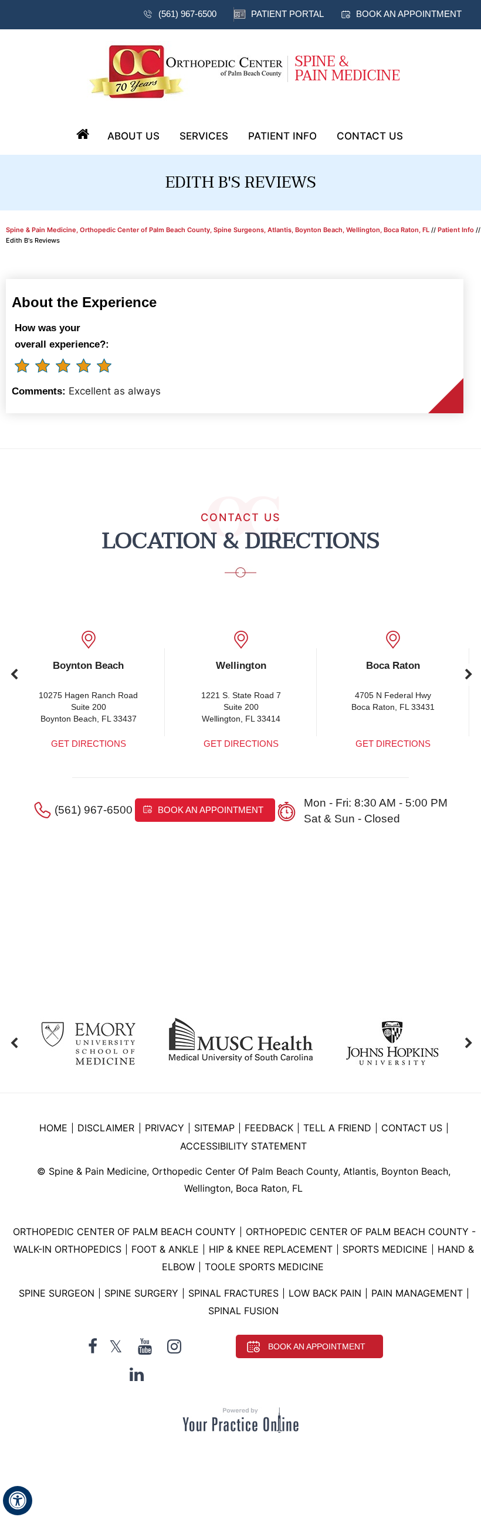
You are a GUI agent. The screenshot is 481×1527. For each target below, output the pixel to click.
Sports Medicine (385, 1249)
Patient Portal (287, 14)
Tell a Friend (337, 1128)
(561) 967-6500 (187, 14)
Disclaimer (107, 1128)
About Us (133, 136)
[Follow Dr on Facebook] (92, 1347)
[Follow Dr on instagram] (174, 1347)
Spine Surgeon (56, 1293)
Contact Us (370, 136)
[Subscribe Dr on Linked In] (136, 1374)
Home (82, 134)
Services (203, 136)
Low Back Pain (325, 1293)
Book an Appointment (409, 14)
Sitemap (214, 1128)
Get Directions (88, 744)
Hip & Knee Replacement (271, 1249)
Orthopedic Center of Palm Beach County (124, 1231)
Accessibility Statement (243, 1146)
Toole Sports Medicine (264, 1267)
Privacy (164, 1128)
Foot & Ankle (165, 1249)
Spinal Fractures (233, 1293)
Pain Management (417, 1293)
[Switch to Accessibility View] (17, 1500)
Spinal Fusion (243, 1311)
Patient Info (282, 136)
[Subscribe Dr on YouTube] (144, 1347)
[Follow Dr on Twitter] (116, 1347)
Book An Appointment (316, 1346)
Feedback (269, 1128)
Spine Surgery (141, 1293)
